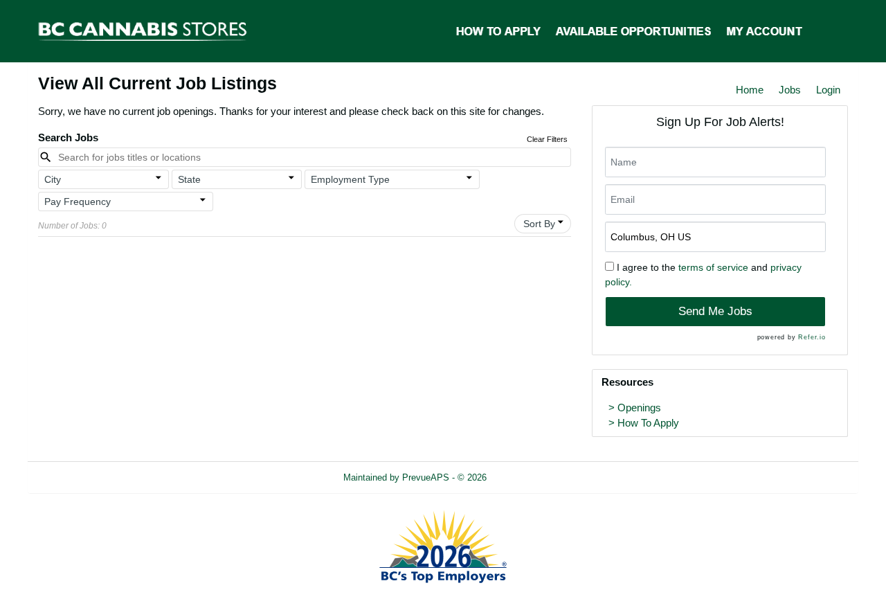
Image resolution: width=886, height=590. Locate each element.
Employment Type (350, 179)
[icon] (158, 178)
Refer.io (811, 337)
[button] (103, 179)
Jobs (790, 90)
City (52, 179)
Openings (639, 407)
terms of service (713, 267)
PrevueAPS (425, 477)
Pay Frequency (77, 201)
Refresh (527, 477)
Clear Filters (547, 139)
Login (828, 90)
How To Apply (648, 423)
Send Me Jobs (715, 311)
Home (749, 90)
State (189, 179)
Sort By (539, 223)
